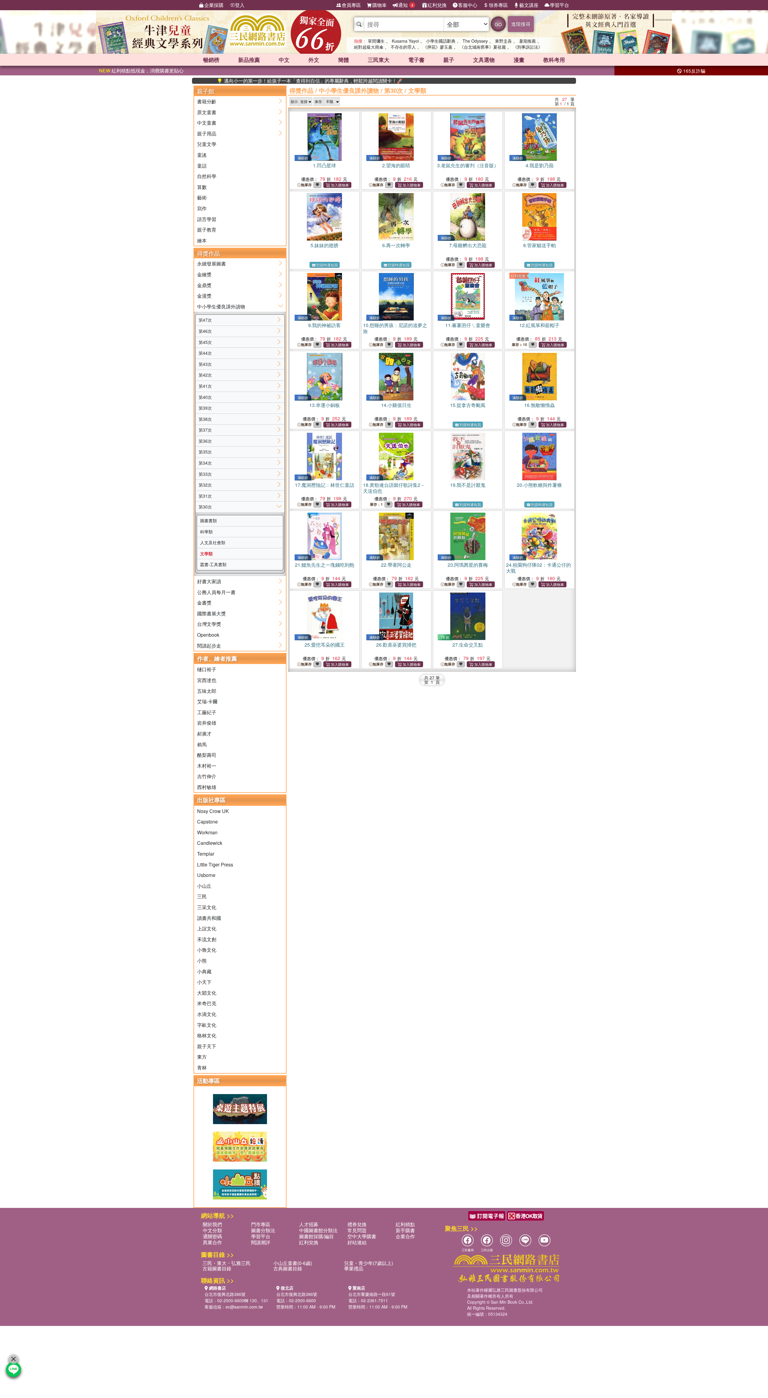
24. (538, 567)
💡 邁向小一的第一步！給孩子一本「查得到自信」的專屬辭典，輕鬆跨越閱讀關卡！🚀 (272, 81)
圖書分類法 (263, 1230)
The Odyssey (475, 41)
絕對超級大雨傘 (368, 47)
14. (396, 405)
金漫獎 (204, 295)
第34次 (205, 463)
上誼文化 (206, 928)
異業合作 (212, 1242)
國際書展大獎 (211, 613)
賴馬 (202, 744)
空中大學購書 (361, 1236)
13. (324, 405)
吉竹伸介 (206, 776)
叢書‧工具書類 (213, 564)
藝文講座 (528, 5)
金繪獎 (204, 274)
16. (539, 405)
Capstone (207, 821)
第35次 (205, 452)
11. (467, 325)
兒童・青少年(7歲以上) (368, 1263)
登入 (239, 5)
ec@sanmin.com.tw (244, 1307)
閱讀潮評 (260, 1242)
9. (324, 325)
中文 (284, 60)
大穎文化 (206, 992)
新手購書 (405, 1230)
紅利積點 (405, 1224)
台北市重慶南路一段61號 (371, 1294)
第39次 (205, 408)
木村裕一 (206, 765)
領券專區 (498, 5)
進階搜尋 (520, 23)
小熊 (202, 960)
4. (540, 165)
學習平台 (559, 5)
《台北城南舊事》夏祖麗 (483, 47)
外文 (313, 60)
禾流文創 (206, 939)
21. (324, 564)
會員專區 (351, 5)
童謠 (202, 154)
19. (467, 484)
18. (394, 487)
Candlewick (209, 842)
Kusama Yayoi (405, 41)
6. (396, 245)
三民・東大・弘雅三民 (226, 1263)
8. (539, 245)
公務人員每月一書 (216, 592)
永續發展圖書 (211, 263)
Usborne (206, 875)
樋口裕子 (206, 669)
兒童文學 (206, 144)
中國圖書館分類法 (318, 1230)
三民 (202, 896)
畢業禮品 (353, 1268)
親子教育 (206, 229)
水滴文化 (206, 1014)
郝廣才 (204, 733)
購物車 (379, 5)
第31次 (205, 496)
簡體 (343, 60)
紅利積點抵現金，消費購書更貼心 (141, 70)
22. (396, 564)
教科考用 (554, 60)
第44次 (205, 353)
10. (395, 328)
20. (539, 484)
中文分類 (212, 1230)
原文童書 (206, 112)
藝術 (202, 197)
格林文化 (206, 1035)
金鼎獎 (204, 285)
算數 (202, 186)
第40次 (205, 397)
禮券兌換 (357, 1224)
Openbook (208, 634)
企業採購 (214, 5)
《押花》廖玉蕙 (437, 47)
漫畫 (519, 60)
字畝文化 (206, 1024)
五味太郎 (206, 690)
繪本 (202, 240)
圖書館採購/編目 (316, 1236)
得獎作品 (302, 90)
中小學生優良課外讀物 (221, 306)
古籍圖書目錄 (216, 1268)
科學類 (206, 532)
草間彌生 (376, 41)
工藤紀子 (206, 712)
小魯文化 (206, 949)
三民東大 (378, 60)
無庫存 (306, 184)
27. (467, 644)
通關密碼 (212, 1236)
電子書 (416, 60)
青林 (202, 1067)
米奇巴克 (206, 1003)
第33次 (205, 474)
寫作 (202, 208)
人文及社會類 (212, 542)
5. (324, 245)
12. (539, 325)
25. (324, 644)
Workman (207, 832)
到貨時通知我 (327, 264)
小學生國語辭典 (440, 41)
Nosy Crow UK (213, 811)
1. (324, 165)
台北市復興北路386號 (225, 1294)
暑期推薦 (527, 41)
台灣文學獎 (209, 623)
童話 (202, 165)
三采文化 (206, 907)
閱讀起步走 (209, 645)
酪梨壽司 (206, 754)
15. (467, 405)
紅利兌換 (437, 5)
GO (498, 24)
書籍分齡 (206, 101)
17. (324, 484)
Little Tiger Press (215, 864)
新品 (249, 60)
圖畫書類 (208, 520)
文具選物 (484, 60)
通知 (405, 5)
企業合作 (405, 1236)
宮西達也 (206, 680)
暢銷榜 (211, 60)
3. (468, 165)
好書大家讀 (209, 581)
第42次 (205, 375)
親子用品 (206, 133)
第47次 (205, 320)
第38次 (205, 419)
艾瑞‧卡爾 (207, 701)
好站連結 (357, 1242)
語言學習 (206, 219)
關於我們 (212, 1224)
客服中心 (467, 5)
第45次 (205, 342)
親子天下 (206, 1046)
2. (396, 165)
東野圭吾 (503, 41)
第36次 (205, 441)
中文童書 (206, 122)
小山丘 (204, 885)
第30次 (205, 507)
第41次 (205, 386)
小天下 (204, 981)
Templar (205, 853)
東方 (202, 1056)
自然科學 (206, 176)
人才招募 (308, 1224)
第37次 (205, 430)
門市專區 (260, 1224)
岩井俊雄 (206, 722)
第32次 (205, 485)
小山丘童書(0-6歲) (292, 1263)
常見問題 (357, 1230)
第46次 (205, 331)
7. (468, 245)
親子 (448, 60)
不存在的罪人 (403, 47)
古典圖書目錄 (287, 1268)
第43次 (205, 364)
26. (396, 644)
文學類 (206, 553)
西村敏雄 (206, 787)
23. (468, 564)
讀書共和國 (209, 917)
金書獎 (204, 602)
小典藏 (204, 971)
